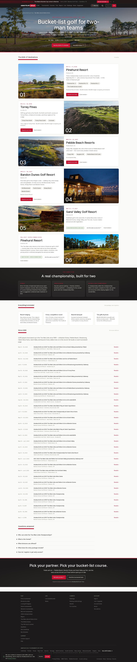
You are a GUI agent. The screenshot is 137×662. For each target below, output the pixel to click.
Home (19, 13)
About (95, 606)
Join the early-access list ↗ (94, 228)
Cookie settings (83, 659)
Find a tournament (26, 598)
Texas (34, 651)
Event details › (83, 94)
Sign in (108, 5)
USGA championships (27, 614)
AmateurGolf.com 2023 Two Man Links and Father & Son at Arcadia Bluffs (55, 435)
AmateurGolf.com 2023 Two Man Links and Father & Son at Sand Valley (54, 441)
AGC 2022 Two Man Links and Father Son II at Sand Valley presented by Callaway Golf (58, 458)
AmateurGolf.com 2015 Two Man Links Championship (49, 517)
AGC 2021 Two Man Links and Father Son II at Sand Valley (50, 470)
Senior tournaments (26, 606)
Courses (52, 5)
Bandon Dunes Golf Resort (38, 174)
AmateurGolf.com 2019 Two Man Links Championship (49, 494)
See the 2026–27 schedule (60, 45)
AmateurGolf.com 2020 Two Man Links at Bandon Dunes (50, 488)
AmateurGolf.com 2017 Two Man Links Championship (49, 505)
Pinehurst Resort (77, 70)
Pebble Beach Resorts (80, 142)
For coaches (73, 606)
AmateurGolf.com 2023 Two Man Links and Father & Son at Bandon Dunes (55, 447)
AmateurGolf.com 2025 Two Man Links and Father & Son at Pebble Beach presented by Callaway (61, 388)
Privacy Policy (56, 659)
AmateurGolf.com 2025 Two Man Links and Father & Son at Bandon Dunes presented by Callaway (62, 382)
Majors (61, 5)
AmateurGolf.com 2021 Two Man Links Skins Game (48, 476)
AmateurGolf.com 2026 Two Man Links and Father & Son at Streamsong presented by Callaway (61, 364)
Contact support (25, 638)
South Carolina (69, 651)
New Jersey (77, 651)
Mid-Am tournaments (26, 611)
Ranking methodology (76, 601)
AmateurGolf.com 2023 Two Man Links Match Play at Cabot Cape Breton (54, 429)
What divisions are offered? (27, 543)
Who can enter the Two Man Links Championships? (35, 535)
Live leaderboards (50, 598)
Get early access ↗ (78, 45)
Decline (41, 656)
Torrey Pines (29, 107)
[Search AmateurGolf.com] (102, 5)
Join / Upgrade (98, 601)
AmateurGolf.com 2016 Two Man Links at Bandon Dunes (50, 511)
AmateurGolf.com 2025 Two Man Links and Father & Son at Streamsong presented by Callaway (61, 394)
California (23, 651)
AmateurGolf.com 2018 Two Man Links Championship (49, 500)
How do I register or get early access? (30, 552)
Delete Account (73, 659)
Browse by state (25, 601)
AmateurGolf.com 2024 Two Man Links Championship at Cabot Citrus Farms (55, 411)
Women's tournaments (27, 609)
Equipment (80, 5)
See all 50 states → (107, 651)
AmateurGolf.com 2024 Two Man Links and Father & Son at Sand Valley (54, 417)
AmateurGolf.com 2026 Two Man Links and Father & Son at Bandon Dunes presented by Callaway (62, 353)
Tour (57, 5)
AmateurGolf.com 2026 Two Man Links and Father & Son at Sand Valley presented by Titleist (60, 347)
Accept (47, 656)
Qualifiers (23, 627)
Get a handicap (25, 629)
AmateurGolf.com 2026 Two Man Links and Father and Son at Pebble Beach (55, 358)
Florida (29, 651)
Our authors (97, 609)
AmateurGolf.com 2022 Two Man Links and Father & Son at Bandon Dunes (55, 464)
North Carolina (60, 651)
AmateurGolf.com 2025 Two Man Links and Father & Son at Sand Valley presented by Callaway (61, 376)
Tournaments (45, 5)
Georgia (52, 651)
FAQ (22, 641)
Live (65, 5)
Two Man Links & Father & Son (29, 619)
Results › (116, 347)
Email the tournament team (76, 577)
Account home (98, 603)
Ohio (99, 651)
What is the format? (24, 539)
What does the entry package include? (31, 548)
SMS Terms (64, 659)
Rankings (69, 5)
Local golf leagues (26, 603)
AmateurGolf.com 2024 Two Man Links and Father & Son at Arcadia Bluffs (55, 400)
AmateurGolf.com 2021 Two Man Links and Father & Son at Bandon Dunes (55, 482)
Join (114, 5)
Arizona (46, 651)
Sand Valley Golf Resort (81, 212)
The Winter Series (26, 622)
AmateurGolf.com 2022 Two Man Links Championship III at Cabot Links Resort (56, 453)
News (74, 5)
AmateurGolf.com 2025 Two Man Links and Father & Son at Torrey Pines (54, 370)
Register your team (72, 94)
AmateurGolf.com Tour (28, 13)
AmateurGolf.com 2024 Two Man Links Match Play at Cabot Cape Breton (54, 405)
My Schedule (24, 632)
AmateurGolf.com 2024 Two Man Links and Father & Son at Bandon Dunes (55, 423)
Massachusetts (87, 651)
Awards (72, 603)
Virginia (94, 651)
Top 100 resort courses (27, 624)
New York (40, 651)
